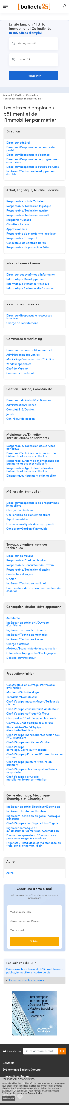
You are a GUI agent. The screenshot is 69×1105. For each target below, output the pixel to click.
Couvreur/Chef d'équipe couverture (29, 723)
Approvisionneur (16, 229)
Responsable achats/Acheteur (26, 201)
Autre (10, 873)
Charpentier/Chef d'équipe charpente (31, 718)
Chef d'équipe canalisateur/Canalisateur (32, 709)
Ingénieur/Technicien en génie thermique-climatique (33, 817)
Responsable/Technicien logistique (28, 206)
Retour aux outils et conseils (26, 980)
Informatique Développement (25, 279)
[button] (64, 5)
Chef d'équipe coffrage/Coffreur (27, 713)
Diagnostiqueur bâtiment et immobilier (31, 475)
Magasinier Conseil (18, 220)
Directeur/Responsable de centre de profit (30, 149)
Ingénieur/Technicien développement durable (31, 173)
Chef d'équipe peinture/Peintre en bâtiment (29, 763)
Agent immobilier (17, 519)
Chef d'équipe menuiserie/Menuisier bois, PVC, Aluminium (33, 736)
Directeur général (18, 142)
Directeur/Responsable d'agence (28, 155)
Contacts (8, 1063)
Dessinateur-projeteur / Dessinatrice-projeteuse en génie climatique (31, 837)
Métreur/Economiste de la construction (31, 648)
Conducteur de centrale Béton (26, 243)
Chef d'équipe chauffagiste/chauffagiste (32, 823)
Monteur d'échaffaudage (22, 692)
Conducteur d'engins (19, 574)
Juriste (10, 414)
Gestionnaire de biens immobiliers (28, 515)
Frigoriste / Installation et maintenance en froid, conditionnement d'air (33, 844)
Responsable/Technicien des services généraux (30, 447)
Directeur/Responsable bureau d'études (32, 167)
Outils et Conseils (25, 95)
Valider (34, 941)
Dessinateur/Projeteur (21, 658)
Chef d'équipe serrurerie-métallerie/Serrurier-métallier (26, 778)
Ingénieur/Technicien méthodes (27, 635)
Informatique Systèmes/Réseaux (27, 284)
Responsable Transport (21, 238)
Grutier (11, 579)
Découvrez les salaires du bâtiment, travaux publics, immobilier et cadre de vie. (34, 971)
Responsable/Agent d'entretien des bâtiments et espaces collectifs (29, 470)
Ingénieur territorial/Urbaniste (26, 630)
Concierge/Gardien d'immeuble (27, 528)
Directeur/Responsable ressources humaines (29, 317)
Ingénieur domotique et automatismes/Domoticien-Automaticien (32, 829)
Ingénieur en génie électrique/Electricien (33, 807)
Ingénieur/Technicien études (24, 639)
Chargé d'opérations (19, 510)
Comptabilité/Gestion (20, 409)
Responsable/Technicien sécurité (28, 215)
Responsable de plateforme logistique (31, 233)
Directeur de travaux (19, 556)
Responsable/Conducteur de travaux (30, 565)
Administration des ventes (23, 355)
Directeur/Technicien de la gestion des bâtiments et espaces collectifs (31, 455)
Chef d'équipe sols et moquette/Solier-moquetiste (31, 771)
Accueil (7, 95)
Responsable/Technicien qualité (27, 210)
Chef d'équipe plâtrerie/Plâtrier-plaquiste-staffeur (34, 756)
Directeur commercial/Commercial (29, 350)
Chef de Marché (17, 368)
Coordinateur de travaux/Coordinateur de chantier (33, 590)
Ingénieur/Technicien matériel (26, 583)
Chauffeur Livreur (17, 224)
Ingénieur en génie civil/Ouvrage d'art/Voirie (27, 624)
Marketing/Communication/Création (30, 359)
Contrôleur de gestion (20, 419)
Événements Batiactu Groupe (22, 1069)
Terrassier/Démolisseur (21, 697)
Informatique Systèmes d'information (30, 288)
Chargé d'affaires (17, 644)
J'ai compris (8, 1098)
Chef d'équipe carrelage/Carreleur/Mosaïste (26, 748)
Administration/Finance (21, 405)
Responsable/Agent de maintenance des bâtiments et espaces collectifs (32, 462)
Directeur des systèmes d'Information (30, 274)
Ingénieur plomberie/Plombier (26, 811)
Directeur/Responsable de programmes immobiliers (32, 161)
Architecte (13, 618)
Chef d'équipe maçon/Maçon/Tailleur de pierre (32, 703)
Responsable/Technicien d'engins (28, 569)
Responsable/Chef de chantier (26, 560)
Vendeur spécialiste (18, 364)
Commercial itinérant (20, 373)
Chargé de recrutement (22, 323)
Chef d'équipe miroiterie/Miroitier (28, 742)
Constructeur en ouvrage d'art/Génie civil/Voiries (30, 686)
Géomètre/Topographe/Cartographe (31, 653)
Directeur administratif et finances (28, 400)
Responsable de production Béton (28, 247)
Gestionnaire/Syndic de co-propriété (30, 524)
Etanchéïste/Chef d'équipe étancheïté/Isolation (23, 729)
